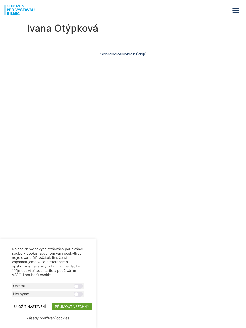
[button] (235, 10)
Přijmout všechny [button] (72, 306)
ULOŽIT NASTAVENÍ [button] (30, 306)
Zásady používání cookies (48, 318)
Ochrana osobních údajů (123, 54)
